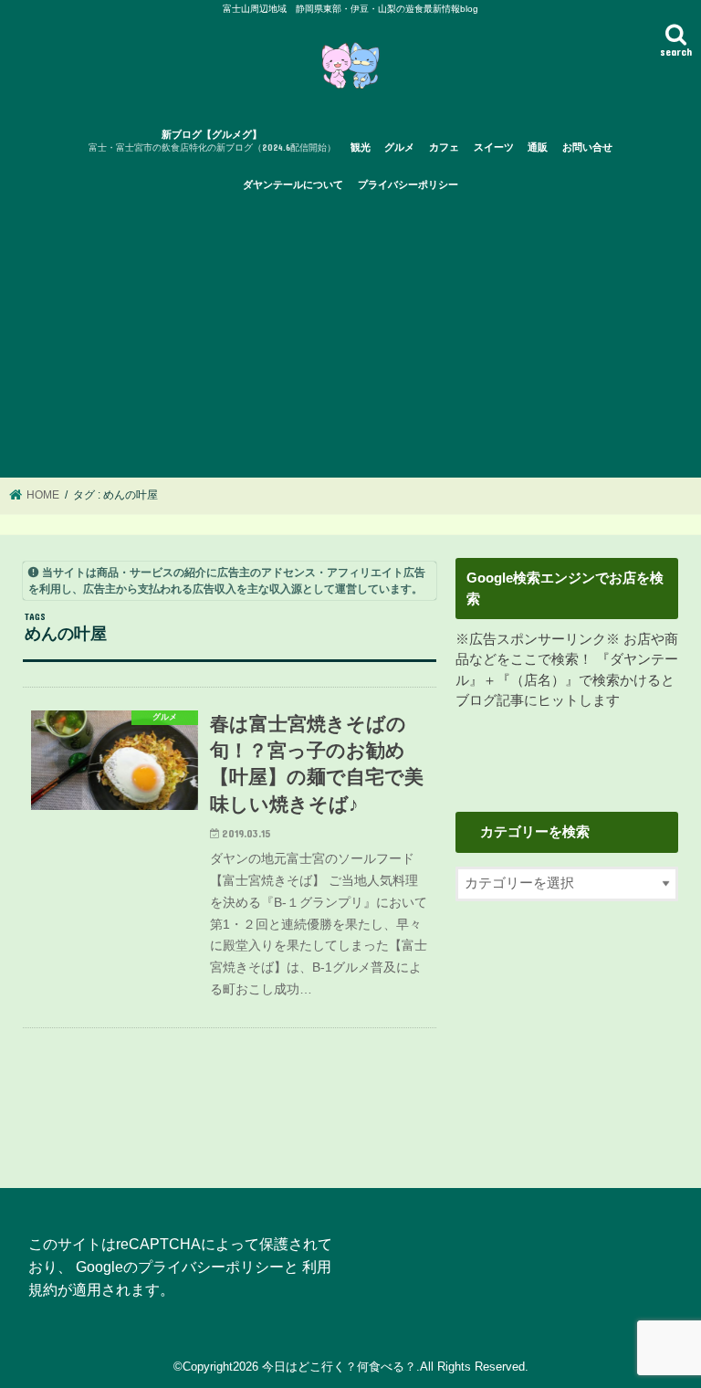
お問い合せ (587, 147)
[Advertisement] (350, 340)
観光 (360, 147)
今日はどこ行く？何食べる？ (339, 1366)
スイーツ (494, 147)
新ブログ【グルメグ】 (212, 141)
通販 (538, 147)
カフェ (444, 147)
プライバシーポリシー (408, 184)
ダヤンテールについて (293, 184)
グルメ (399, 147)
